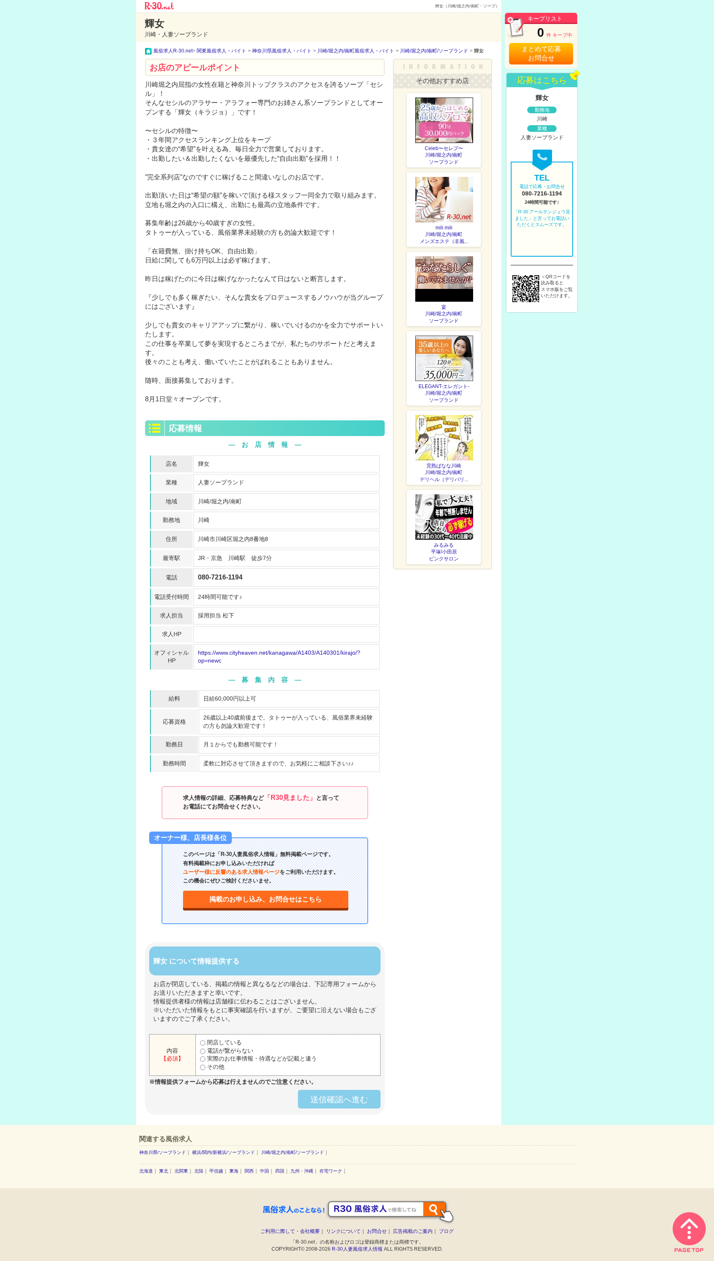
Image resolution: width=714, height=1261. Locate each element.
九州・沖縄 (301, 1170)
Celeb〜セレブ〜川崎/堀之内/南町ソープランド (444, 155)
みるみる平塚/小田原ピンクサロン (444, 552)
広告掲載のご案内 (413, 1231)
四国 (279, 1170)
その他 (214, 1066)
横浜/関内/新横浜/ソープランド (223, 1152)
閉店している (223, 1042)
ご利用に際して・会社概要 (290, 1231)
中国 (264, 1170)
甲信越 (216, 1170)
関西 (249, 1170)
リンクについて (343, 1231)
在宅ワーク (330, 1170)
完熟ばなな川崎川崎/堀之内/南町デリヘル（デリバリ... (444, 473)
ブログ (446, 1231)
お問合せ (377, 1231)
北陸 (198, 1170)
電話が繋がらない (229, 1050)
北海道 (146, 1170)
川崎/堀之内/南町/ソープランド (292, 1152)
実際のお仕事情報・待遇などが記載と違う (261, 1058)
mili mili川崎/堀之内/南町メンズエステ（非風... (444, 235)
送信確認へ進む (339, 1099)
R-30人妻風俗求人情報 (357, 1249)
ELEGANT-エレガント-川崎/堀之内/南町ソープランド (444, 393)
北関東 (181, 1170)
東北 (163, 1170)
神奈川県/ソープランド (162, 1152)
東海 (233, 1170)
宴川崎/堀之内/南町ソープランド (443, 314)
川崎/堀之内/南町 (220, 501)
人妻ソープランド (221, 482)
